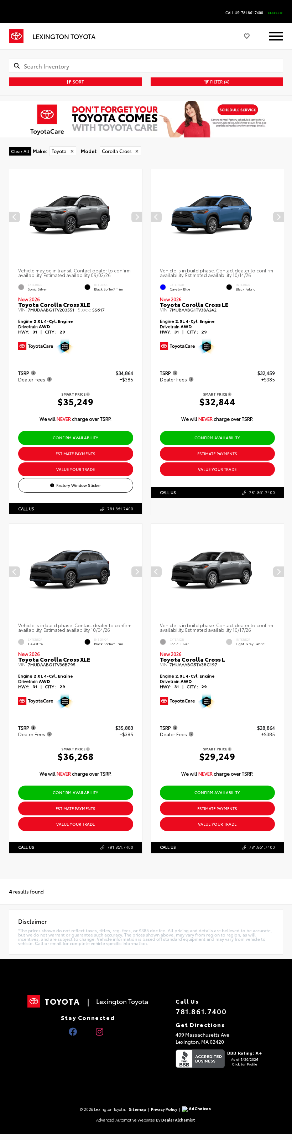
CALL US (26, 508)
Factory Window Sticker (78, 485)
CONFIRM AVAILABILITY (75, 437)
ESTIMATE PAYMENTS (75, 453)
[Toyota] (16, 36)
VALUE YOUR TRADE (75, 469)
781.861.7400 (120, 508)
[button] (137, 217)
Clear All (20, 151)
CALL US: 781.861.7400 (244, 13)
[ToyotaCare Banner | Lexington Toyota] (146, 119)
